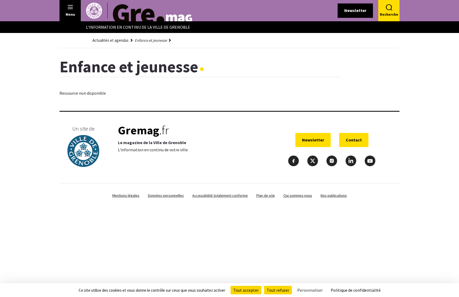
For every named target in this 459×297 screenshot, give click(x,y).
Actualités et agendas (110, 40)
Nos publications (334, 195)
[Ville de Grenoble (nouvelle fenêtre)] (83, 151)
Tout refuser (278, 290)
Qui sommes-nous (297, 195)
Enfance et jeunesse (151, 40)
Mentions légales (125, 195)
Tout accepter (246, 290)
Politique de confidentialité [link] (356, 290)
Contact (354, 140)
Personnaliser (310, 290)
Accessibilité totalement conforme (220, 195)
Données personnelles (166, 195)
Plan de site (265, 195)
